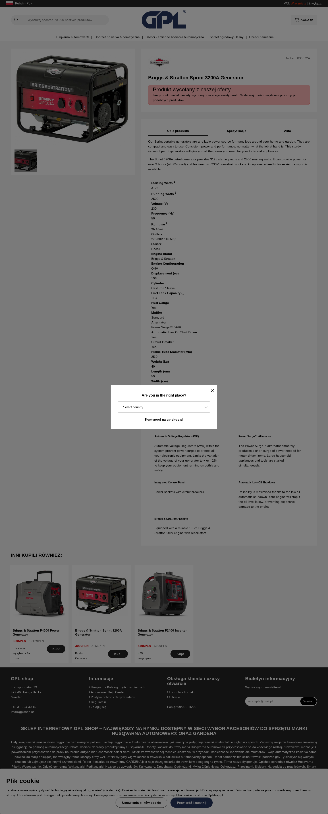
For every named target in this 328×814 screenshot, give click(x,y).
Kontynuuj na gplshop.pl (164, 419)
